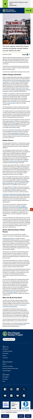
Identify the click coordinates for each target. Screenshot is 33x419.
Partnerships (5, 353)
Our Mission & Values (7, 351)
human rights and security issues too (16, 133)
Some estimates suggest (14, 123)
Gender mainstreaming (8, 238)
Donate (4, 364)
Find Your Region (7, 371)
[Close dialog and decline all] (32, 410)
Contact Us (5, 358)
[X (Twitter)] (29, 54)
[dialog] (16, 414)
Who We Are (5, 349)
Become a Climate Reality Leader (10, 368)
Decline (21, 416)
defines (13, 152)
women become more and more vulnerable (16, 90)
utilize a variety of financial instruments (19, 161)
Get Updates (6, 377)
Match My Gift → (13, 5)
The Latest (5, 379)
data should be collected (12, 292)
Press (4, 381)
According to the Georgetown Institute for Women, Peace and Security (16, 195)
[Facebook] (27, 54)
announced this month (14, 189)
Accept (28, 416)
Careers (4, 355)
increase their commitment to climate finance (14, 305)
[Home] (9, 10)
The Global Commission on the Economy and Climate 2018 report (15, 206)
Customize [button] (5, 416)
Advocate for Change (8, 366)
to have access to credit (13, 103)
